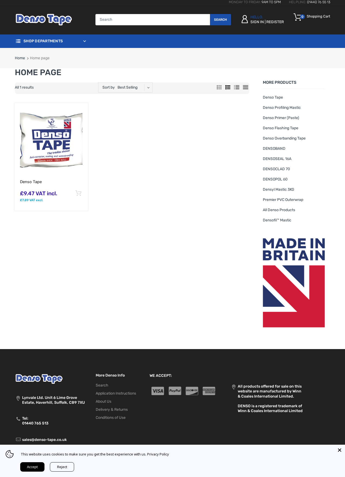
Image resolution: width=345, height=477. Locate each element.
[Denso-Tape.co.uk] (44, 19)
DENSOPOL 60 (275, 179)
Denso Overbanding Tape (284, 138)
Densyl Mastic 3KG (278, 189)
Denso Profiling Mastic (282, 107)
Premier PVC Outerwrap (283, 199)
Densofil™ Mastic (277, 220)
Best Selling (127, 87)
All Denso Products (279, 210)
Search (220, 20)
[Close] (339, 450)
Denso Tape (31, 181)
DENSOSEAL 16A (277, 158)
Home (20, 58)
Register (275, 22)
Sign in (257, 22)
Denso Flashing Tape (280, 128)
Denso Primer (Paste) (281, 118)
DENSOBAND (274, 148)
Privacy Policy (158, 454)
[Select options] (78, 193)
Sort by (108, 87)
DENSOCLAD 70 (276, 169)
